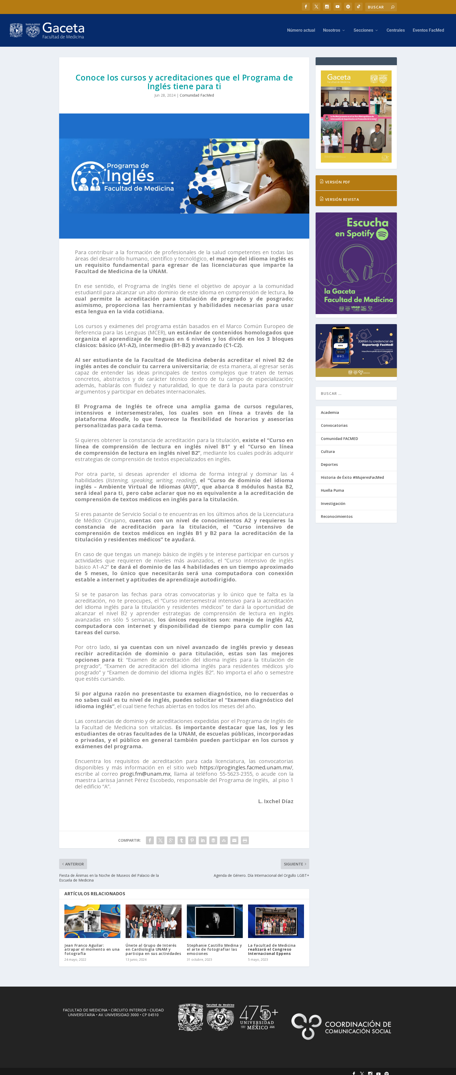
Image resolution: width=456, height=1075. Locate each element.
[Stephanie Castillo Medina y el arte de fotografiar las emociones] (215, 921)
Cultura (328, 451)
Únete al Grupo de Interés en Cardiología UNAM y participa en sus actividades (153, 949)
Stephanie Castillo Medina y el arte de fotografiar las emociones (214, 949)
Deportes (329, 464)
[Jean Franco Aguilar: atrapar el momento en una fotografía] (92, 921)
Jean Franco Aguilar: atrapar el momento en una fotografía (92, 949)
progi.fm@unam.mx (145, 773)
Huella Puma (332, 490)
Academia (330, 412)
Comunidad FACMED (339, 438)
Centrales (396, 30)
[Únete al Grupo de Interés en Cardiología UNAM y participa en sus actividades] (154, 921)
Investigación (333, 503)
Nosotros (331, 30)
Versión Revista (341, 199)
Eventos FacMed (428, 30)
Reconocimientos (337, 516)
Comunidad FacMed (197, 95)
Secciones (363, 30)
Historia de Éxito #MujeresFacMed (352, 477)
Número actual (301, 30)
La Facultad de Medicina (272, 949)
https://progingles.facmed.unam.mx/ (246, 767)
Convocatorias (334, 425)
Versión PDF (337, 181)
